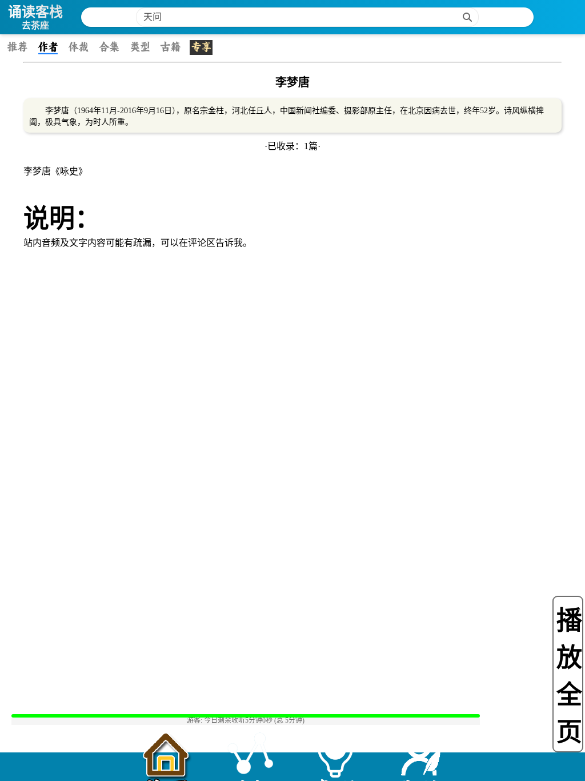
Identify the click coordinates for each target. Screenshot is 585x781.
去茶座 (35, 25)
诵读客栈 (35, 11)
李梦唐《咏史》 (55, 171)
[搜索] (467, 17)
